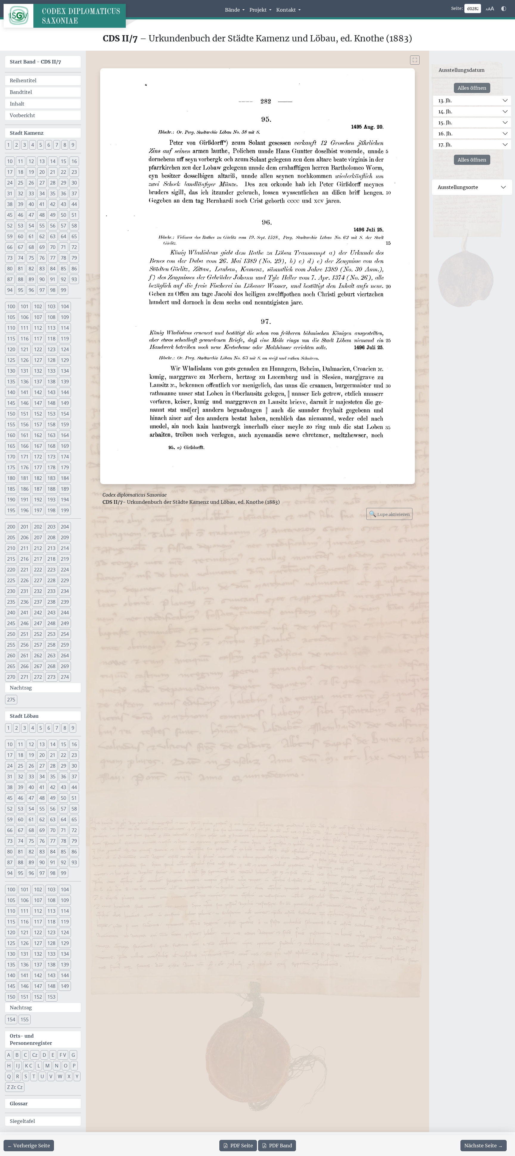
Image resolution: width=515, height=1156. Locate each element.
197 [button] (38, 510)
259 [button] (65, 644)
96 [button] (31, 290)
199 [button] (65, 510)
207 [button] (38, 537)
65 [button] (74, 236)
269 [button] (65, 666)
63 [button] (52, 236)
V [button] (50, 1076)
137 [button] (38, 381)
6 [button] (48, 145)
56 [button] (52, 225)
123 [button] (51, 349)
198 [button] (51, 510)
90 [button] (42, 279)
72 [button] (74, 247)
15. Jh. (445, 122)
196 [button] (25, 510)
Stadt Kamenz (27, 133)
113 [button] (51, 328)
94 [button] (10, 290)
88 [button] (20, 279)
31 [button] (10, 193)
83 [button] (42, 268)
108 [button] (51, 317)
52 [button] (10, 225)
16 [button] (74, 161)
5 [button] (40, 145)
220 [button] (11, 569)
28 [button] (52, 182)
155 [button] (11, 424)
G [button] (73, 1055)
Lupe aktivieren (389, 513)
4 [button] (32, 145)
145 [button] (11, 403)
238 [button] (51, 602)
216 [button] (25, 559)
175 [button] (11, 467)
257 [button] (38, 644)
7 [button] (56, 145)
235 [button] (11, 602)
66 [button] (10, 247)
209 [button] (65, 537)
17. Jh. (445, 145)
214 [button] (65, 548)
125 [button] (11, 360)
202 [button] (38, 526)
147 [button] (38, 403)
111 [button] (25, 328)
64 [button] (63, 236)
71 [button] (63, 247)
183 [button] (51, 478)
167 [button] (38, 446)
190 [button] (11, 499)
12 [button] (31, 161)
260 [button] (11, 655)
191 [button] (25, 499)
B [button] (16, 1055)
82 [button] (31, 268)
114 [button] (65, 328)
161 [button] (25, 435)
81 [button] (20, 268)
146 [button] (25, 403)
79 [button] (74, 258)
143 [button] (51, 392)
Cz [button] (34, 1055)
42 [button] (52, 204)
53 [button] (20, 225)
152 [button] (38, 413)
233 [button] (51, 591)
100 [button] (11, 306)
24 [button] (10, 182)
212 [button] (38, 548)
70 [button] (52, 247)
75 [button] (31, 258)
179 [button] (65, 467)
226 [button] (25, 580)
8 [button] (64, 145)
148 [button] (51, 403)
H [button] (9, 1065)
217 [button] (38, 559)
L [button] (39, 1065)
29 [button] (63, 182)
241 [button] (25, 612)
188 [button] (51, 489)
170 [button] (11, 456)
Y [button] (77, 1076)
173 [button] (51, 456)
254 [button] (65, 634)
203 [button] (51, 526)
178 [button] (51, 467)
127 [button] (38, 360)
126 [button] (25, 360)
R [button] (17, 1076)
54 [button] (31, 225)
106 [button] (25, 317)
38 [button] (10, 204)
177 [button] (38, 467)
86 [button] (74, 268)
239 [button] (65, 602)
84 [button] (52, 268)
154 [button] (65, 413)
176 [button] (25, 467)
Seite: (457, 8)
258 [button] (51, 644)
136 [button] (25, 381)
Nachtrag (21, 688)
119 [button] (65, 338)
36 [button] (63, 193)
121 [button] (25, 349)
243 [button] (51, 612)
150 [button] (11, 413)
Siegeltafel (22, 1121)
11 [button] (20, 161)
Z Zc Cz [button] (14, 1087)
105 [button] (11, 317)
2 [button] (16, 145)
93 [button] (74, 279)
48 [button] (42, 215)
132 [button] (38, 371)
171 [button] (25, 456)
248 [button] (51, 623)
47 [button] (31, 215)
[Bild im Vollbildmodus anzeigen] (415, 60)
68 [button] (31, 247)
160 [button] (11, 435)
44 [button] (74, 204)
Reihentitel (23, 80)
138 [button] (51, 381)
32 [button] (20, 193)
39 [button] (20, 204)
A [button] (8, 1055)
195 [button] (11, 510)
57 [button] (63, 225)
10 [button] (10, 161)
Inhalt (17, 104)
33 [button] (31, 193)
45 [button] (10, 215)
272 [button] (38, 677)
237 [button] (38, 602)
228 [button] (51, 580)
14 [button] (52, 161)
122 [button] (38, 349)
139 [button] (65, 381)
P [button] (74, 1065)
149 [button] (65, 403)
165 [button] (11, 446)
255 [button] (11, 644)
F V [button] (63, 1055)
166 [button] (25, 446)
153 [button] (51, 413)
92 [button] (63, 279)
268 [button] (51, 666)
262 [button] (38, 655)
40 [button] (31, 204)
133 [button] (51, 371)
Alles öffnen (472, 88)
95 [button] (20, 290)
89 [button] (31, 279)
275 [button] (11, 699)
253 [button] (51, 634)
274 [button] (65, 677)
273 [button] (51, 677)
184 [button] (65, 478)
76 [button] (42, 258)
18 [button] (20, 172)
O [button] (65, 1065)
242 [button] (38, 612)
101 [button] (25, 306)
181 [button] (25, 478)
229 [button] (65, 580)
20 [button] (42, 172)
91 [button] (52, 279)
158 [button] (51, 424)
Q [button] (9, 1076)
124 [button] (65, 349)
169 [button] (65, 446)
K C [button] (28, 1065)
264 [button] (65, 655)
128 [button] (51, 360)
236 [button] (25, 602)
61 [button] (31, 236)
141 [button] (25, 392)
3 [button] (24, 145)
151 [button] (25, 413)
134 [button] (65, 371)
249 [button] (65, 623)
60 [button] (20, 236)
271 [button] (25, 677)
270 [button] (11, 677)
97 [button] (42, 290)
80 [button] (10, 268)
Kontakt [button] (286, 10)
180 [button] (11, 478)
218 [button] (51, 559)
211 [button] (25, 548)
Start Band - (35, 62)
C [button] (25, 1055)
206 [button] (25, 537)
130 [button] (11, 371)
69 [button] (42, 247)
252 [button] (38, 634)
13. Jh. (445, 100)
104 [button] (65, 306)
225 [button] (11, 580)
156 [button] (25, 424)
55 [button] (42, 225)
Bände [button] (233, 10)
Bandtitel (21, 92)
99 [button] (63, 290)
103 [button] (51, 306)
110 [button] (11, 328)
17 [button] (10, 172)
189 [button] (65, 489)
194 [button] (65, 499)
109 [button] (65, 317)
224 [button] (65, 569)
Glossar (19, 1104)
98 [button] (52, 290)
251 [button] (25, 634)
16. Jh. (445, 134)
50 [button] (63, 215)
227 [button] (38, 580)
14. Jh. (445, 111)
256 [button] (25, 644)
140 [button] (11, 392)
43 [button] (63, 204)
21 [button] (52, 172)
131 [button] (25, 371)
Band (280, 1146)
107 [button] (38, 317)
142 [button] (38, 392)
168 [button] (51, 446)
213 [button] (51, 548)
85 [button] (63, 268)
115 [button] (11, 338)
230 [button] (11, 591)
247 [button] (38, 623)
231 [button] (25, 591)
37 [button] (74, 193)
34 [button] (42, 193)
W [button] (60, 1076)
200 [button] (11, 526)
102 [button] (38, 306)
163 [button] (51, 435)
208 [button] (51, 537)
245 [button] (11, 623)
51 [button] (74, 215)
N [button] (56, 1065)
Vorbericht (22, 115)
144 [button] (65, 392)
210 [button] (11, 548)
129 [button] (65, 360)
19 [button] (31, 172)
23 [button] (74, 172)
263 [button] (51, 655)
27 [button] (42, 182)
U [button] (42, 1076)
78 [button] (63, 258)
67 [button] (20, 247)
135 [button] (11, 381)
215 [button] (11, 559)
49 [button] (52, 215)
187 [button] (38, 489)
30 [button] (74, 182)
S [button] (25, 1076)
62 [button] (42, 236)
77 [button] (52, 258)
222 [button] (38, 569)
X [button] (69, 1076)
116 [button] (25, 338)
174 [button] (65, 456)
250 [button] (11, 634)
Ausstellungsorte (458, 187)
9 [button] (73, 145)
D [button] (44, 1055)
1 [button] (8, 145)
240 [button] (11, 612)
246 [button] (25, 623)
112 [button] (38, 328)
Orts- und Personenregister (31, 1039)
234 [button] (65, 591)
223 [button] (51, 569)
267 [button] (38, 666)
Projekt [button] (258, 10)
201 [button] (25, 526)
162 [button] (38, 435)
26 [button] (31, 182)
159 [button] (65, 424)
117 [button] (38, 338)
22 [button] (63, 172)
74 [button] (20, 258)
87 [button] (10, 279)
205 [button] (11, 537)
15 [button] (63, 161)
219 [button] (65, 559)
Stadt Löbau (24, 716)
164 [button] (65, 435)
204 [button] (65, 526)
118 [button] (51, 338)
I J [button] (18, 1065)
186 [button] (25, 489)
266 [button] (25, 666)
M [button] (47, 1065)
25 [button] (20, 182)
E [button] (53, 1055)
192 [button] (38, 499)
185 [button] (11, 489)
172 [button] (38, 456)
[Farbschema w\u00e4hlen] (503, 8)
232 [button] (38, 591)
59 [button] (10, 236)
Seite (241, 1146)
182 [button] (38, 478)
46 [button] (20, 215)
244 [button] (65, 612)
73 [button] (10, 258)
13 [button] (42, 161)
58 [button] (74, 225)
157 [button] (38, 424)
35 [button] (52, 193)
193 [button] (51, 499)
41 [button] (42, 204)
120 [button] (11, 349)
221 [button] (25, 569)
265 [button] (11, 666)
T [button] (33, 1076)
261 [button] (25, 655)
